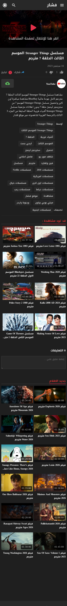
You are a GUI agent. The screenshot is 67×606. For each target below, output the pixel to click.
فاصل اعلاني (26, 157)
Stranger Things (45, 124)
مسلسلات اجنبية (41, 210)
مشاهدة (48, 196)
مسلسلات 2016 (45, 170)
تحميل (49, 150)
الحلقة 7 (30, 137)
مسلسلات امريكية (43, 176)
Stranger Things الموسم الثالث (37, 130)
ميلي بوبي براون (44, 203)
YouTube (50, 84)
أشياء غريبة (46, 137)
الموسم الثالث (45, 143)
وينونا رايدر (23, 203)
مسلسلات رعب (22, 189)
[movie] (61, 87)
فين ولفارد (47, 163)
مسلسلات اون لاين (42, 183)
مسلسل (18, 163)
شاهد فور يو (46, 157)
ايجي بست (26, 143)
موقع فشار (31, 196)
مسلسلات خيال (17, 183)
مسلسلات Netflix (22, 170)
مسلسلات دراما (44, 189)
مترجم (32, 163)
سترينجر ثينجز (32, 150)
